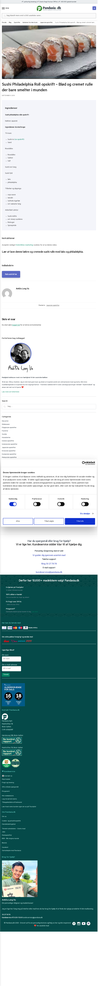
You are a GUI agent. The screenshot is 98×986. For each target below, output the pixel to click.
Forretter (5, 431)
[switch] (37, 504)
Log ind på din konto (9, 799)
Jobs (3, 832)
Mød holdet (6, 779)
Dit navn (5, 655)
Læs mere (35, 612)
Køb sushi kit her (11, 274)
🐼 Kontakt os (7, 776)
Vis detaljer (85, 513)
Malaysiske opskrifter (9, 457)
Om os (4, 817)
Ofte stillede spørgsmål (10, 787)
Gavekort (5, 847)
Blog (10, 22)
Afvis (18, 521)
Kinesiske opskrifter (8, 451)
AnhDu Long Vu (22, 289)
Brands (4, 843)
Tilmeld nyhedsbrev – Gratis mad (13, 829)
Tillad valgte (49, 521)
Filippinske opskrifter (9, 428)
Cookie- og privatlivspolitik (11, 821)
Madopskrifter (7, 835)
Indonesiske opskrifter (9, 444)
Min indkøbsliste (8, 796)
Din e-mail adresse (9, 664)
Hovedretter (6, 438)
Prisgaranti (6, 791)
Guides (4, 434)
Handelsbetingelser (9, 824)
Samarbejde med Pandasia (11, 851)
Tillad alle (80, 521)
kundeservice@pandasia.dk (33, 918)
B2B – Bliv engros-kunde (10, 839)
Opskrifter (17, 22)
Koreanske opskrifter (9, 454)
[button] (94, 7)
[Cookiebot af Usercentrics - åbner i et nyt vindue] (84, 463)
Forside (4, 22)
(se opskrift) (19, 140)
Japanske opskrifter (46, 22)
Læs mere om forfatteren (10, 392)
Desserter (5, 421)
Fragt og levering (8, 783)
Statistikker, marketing (24, 245)
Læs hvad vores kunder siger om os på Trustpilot (19, 807)
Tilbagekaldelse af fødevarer (12, 802)
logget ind (16, 325)
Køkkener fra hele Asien (30, 22)
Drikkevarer (6, 424)
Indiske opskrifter (8, 441)
